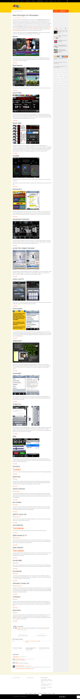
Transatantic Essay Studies (58, 62)
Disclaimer (45, 693)
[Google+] (63, 11)
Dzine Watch (65, 76)
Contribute (40, 693)
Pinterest (18, 629)
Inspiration (33, 1)
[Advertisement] (50, 6)
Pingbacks (23, 656)
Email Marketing (61, 76)
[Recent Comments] (61, 28)
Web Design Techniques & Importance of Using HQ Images (46, 680)
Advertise (30, 693)
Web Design (17, 1)
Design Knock (60, 74)
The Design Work (17, 17)
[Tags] (65, 28)
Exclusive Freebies (16, 677)
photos (38, 27)
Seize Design (60, 81)
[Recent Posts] (56, 28)
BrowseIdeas (55, 72)
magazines (31, 27)
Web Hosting (65, 85)
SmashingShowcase (56, 83)
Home (13, 1)
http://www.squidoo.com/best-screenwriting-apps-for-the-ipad (24, 668)
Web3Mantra (55, 85)
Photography (28, 1)
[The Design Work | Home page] (17, 6)
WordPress (51, 1)
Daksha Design (44, 679)
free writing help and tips (59, 66)
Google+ (48, 628)
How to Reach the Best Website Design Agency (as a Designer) (62, 50)
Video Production (40, 1)
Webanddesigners (60, 85)
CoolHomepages (64, 72)
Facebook (44, 628)
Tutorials (46, 1)
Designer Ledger (56, 76)
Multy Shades (56, 81)
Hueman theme (24, 696)
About (49, 693)
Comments (16, 656)
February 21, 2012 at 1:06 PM (23, 662)
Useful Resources (30, 677)
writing (48, 27)
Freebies (22, 1)
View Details (15, 62)
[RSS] (65, 11)
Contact (59, 1)
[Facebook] (60, 11)
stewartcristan (44, 687)
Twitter (26, 629)
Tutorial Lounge (62, 83)
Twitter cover (61, 58)
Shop (55, 1)
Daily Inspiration (56, 74)
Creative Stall (59, 72)
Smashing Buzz (64, 81)
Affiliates (35, 693)
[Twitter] (62, 11)
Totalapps (16, 662)
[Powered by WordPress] (16, 696)
